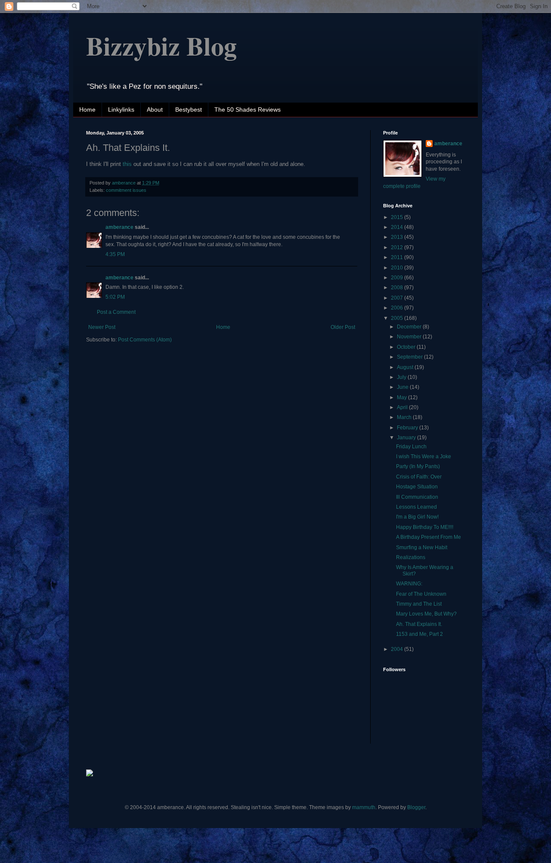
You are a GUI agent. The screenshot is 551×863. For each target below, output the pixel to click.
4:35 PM (115, 254)
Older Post (343, 327)
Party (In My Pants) (418, 466)
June (403, 387)
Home (87, 109)
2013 (397, 237)
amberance (119, 227)
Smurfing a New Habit (421, 547)
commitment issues (126, 190)
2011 (397, 257)
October (407, 347)
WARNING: (409, 584)
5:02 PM (115, 297)
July (402, 377)
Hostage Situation (417, 487)
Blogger (416, 807)
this (127, 164)
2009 (397, 278)
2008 (397, 288)
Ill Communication (417, 497)
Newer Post (101, 327)
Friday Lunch (411, 447)
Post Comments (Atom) (145, 340)
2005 (397, 318)
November (410, 337)
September (410, 357)
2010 (397, 268)
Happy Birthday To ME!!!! (424, 527)
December (410, 327)
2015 (397, 217)
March (405, 417)
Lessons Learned (416, 507)
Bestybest (188, 109)
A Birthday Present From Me (428, 537)
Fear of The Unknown (421, 594)
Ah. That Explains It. (419, 624)
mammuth (363, 807)
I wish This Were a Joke (423, 456)
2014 (397, 227)
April (403, 407)
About (155, 109)
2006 (397, 308)
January (407, 438)
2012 (397, 247)
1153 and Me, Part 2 (419, 634)
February (408, 428)
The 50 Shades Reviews (247, 109)
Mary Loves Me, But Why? (426, 614)
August (406, 367)
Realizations (410, 557)
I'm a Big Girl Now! (417, 517)
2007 (397, 298)
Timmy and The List (419, 604)
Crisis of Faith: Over (419, 477)
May (402, 397)
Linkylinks (121, 109)
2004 (397, 649)
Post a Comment (116, 312)
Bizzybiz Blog (161, 45)
